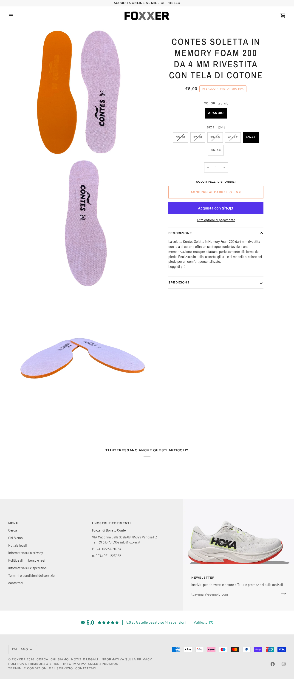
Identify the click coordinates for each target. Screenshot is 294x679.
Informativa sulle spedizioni (28, 568)
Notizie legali (17, 545)
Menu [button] (13, 523)
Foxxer (19, 659)
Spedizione (179, 282)
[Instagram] (284, 664)
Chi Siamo (15, 538)
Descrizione (180, 233)
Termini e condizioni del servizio (31, 575)
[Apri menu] (15, 15)
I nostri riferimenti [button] (111, 523)
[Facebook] (273, 664)
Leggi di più (176, 266)
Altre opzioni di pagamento (216, 220)
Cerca (12, 530)
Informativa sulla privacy (25, 553)
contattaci (15, 583)
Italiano (20, 649)
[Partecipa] (282, 593)
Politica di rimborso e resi (26, 560)
